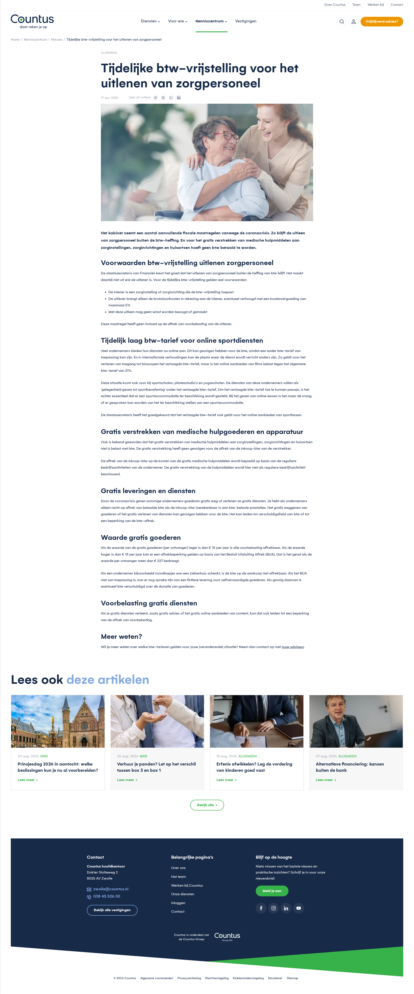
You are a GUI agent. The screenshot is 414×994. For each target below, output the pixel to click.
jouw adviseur (293, 647)
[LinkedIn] (179, 97)
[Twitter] (163, 97)
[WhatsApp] (171, 97)
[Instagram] (273, 908)
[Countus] (32, 21)
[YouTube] (298, 908)
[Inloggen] (353, 21)
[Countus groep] (227, 939)
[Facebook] (155, 97)
